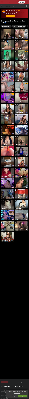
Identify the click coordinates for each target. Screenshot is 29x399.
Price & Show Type (20, 26)
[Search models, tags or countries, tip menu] (26, 6)
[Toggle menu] (2, 2)
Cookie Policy (17, 393)
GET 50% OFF (10, 16)
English (21, 382)
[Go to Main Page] (9, 2)
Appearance (7, 26)
